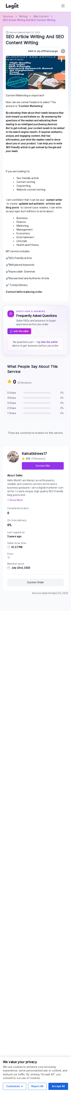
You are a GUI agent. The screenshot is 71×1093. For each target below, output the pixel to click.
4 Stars (11, 397)
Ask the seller (21, 331)
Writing (23, 16)
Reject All (37, 1086)
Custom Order (35, 582)
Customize (13, 1086)
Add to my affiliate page (43, 51)
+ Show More (15, 500)
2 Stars (11, 408)
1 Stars (11, 413)
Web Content (41, 16)
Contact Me (43, 465)
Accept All (58, 1086)
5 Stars (11, 392)
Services (8, 16)
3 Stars (11, 403)
